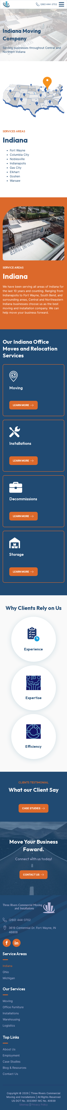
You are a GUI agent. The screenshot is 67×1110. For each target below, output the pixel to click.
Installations (11, 1013)
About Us (9, 1049)
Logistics (9, 1025)
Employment (11, 1055)
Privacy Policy (39, 1104)
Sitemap (24, 1104)
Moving (8, 1001)
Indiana (8, 966)
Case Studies (11, 1061)
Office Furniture (13, 1007)
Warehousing (11, 1019)
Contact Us (10, 1074)
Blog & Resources (14, 1067)
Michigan (9, 978)
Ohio (6, 972)
